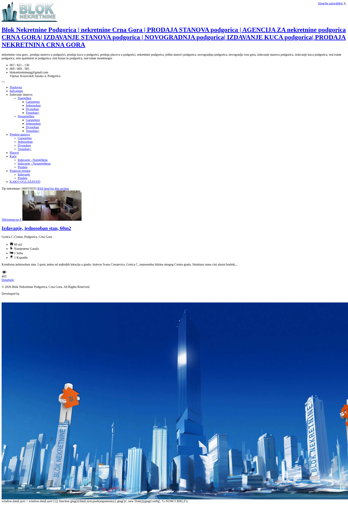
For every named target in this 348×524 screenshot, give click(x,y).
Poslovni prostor (20, 171)
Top (4, 300)
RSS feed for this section (53, 188)
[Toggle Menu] (3, 81)
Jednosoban (33, 105)
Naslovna (16, 87)
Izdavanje (24, 174)
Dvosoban (32, 109)
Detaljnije (8, 280)
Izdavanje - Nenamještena (34, 163)
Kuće (13, 156)
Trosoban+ (32, 112)
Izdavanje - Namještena (33, 160)
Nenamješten (26, 116)
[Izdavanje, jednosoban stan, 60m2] (52, 219)
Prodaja (22, 167)
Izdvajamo (16, 91)
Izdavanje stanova (21, 94)
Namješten (24, 98)
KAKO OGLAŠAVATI (25, 181)
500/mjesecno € (12, 219)
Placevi (14, 152)
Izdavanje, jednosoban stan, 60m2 (36, 228)
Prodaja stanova (20, 134)
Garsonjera (33, 102)
